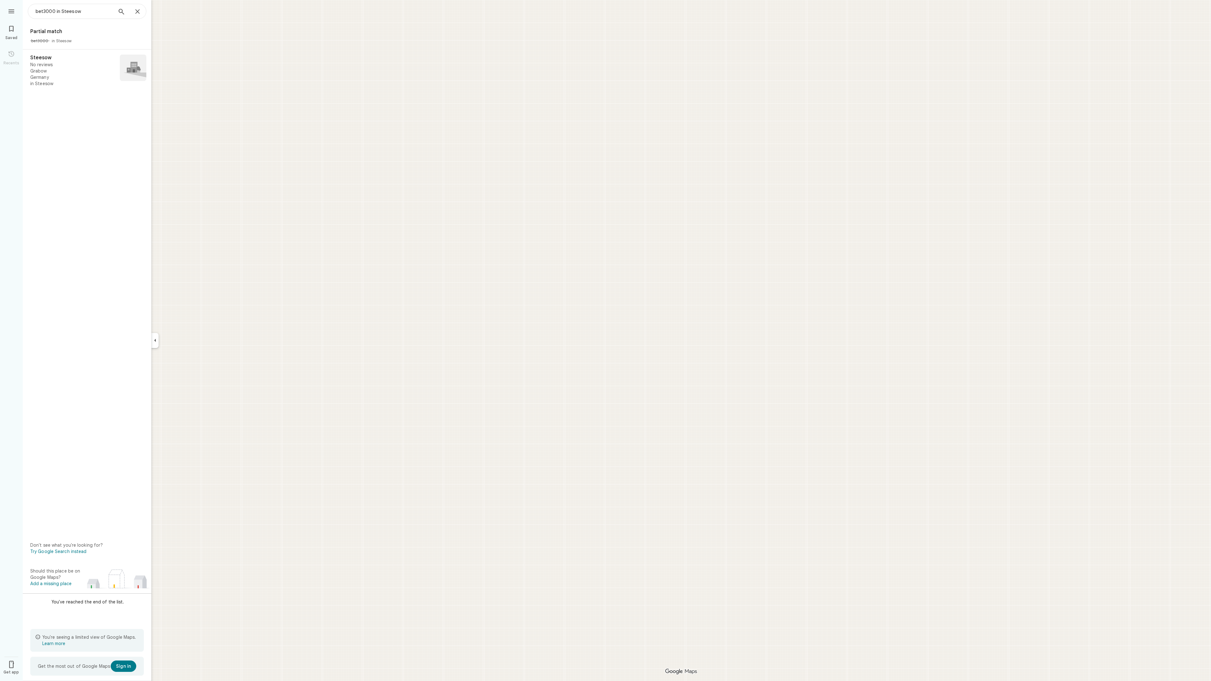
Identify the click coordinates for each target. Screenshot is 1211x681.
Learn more (53, 643)
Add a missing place (51, 583)
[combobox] (74, 11)
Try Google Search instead (58, 551)
